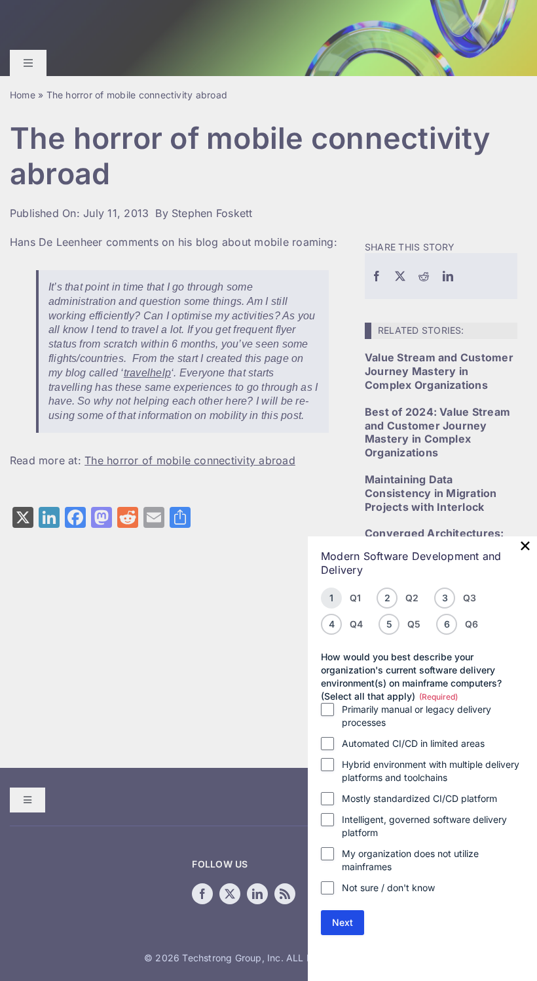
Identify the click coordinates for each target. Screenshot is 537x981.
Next (342, 922)
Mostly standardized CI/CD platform (419, 798)
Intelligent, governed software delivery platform (424, 826)
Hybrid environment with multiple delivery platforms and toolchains (430, 771)
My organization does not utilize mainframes (410, 860)
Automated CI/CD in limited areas (413, 743)
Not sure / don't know (388, 887)
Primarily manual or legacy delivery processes (416, 716)
